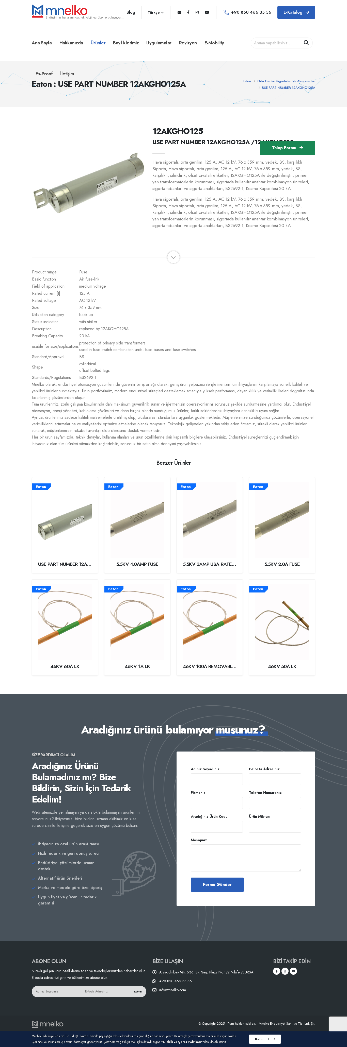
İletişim (67, 74)
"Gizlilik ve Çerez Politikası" (182, 1042)
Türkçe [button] (154, 12)
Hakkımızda (71, 43)
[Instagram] (197, 12)
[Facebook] (188, 12)
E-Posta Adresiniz (264, 769)
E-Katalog (293, 12)
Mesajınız (199, 840)
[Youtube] (207, 12)
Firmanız (198, 792)
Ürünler (98, 43)
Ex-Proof (44, 74)
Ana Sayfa (42, 43)
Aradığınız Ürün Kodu (209, 816)
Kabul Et (262, 1039)
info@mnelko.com (172, 989)
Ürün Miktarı (259, 816)
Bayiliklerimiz (126, 43)
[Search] (306, 43)
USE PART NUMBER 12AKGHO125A (288, 87)
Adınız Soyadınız (205, 769)
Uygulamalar (158, 43)
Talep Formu (284, 148)
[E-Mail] (179, 12)
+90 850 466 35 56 (251, 12)
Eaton (247, 81)
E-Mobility (214, 43)
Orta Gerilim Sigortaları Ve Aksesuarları (286, 81)
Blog (131, 12)
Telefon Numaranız (265, 792)
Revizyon (188, 43)
